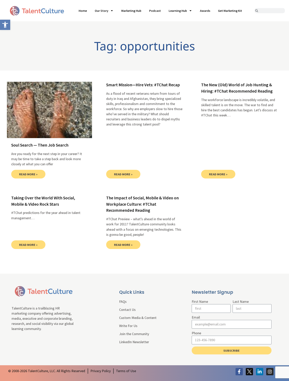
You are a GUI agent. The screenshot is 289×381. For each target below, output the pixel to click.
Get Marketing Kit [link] (230, 11)
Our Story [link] (101, 11)
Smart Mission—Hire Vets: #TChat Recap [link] (143, 84)
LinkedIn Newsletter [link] (134, 342)
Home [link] (83, 11)
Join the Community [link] (134, 334)
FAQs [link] (123, 301)
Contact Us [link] (127, 309)
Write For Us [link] (128, 325)
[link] (5, 25)
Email (196, 317)
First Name (200, 301)
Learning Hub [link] (178, 11)
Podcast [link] (155, 11)
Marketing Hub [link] (131, 11)
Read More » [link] (28, 174)
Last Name (241, 301)
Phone (196, 333)
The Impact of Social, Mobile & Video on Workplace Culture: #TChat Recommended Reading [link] (142, 204)
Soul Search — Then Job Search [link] (39, 145)
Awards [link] (205, 11)
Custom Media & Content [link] (137, 317)
